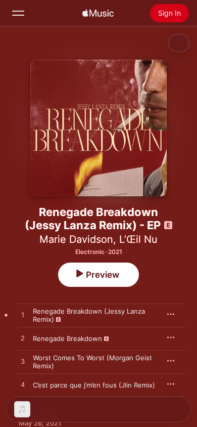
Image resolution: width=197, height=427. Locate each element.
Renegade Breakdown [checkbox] (67, 338)
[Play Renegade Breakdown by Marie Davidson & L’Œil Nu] (23, 338)
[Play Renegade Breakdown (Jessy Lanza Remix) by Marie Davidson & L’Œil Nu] (23, 315)
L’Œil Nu (138, 239)
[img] (98, 13)
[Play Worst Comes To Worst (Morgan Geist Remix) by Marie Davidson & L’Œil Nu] (23, 361)
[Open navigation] (18, 13)
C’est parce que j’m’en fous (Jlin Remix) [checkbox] (94, 385)
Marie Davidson (76, 239)
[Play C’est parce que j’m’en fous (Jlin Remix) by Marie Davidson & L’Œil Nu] (23, 385)
